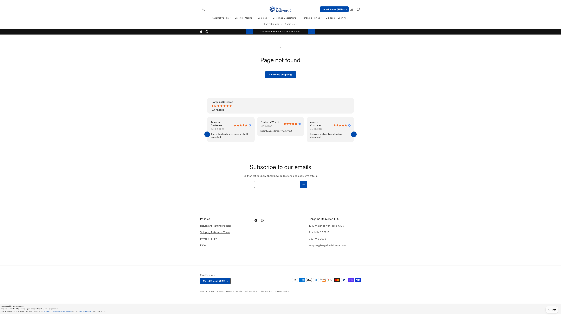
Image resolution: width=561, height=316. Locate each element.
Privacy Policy (208, 238)
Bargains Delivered (216, 291)
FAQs (203, 245)
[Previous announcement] (249, 31)
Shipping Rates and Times (215, 232)
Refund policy (251, 291)
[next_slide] (354, 134)
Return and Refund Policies (216, 225)
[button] (203, 9)
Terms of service (282, 291)
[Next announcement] (311, 31)
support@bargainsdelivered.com (58, 311)
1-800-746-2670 (85, 311)
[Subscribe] (303, 184)
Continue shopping (280, 74)
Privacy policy (266, 291)
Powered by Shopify (233, 291)
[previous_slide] (207, 134)
